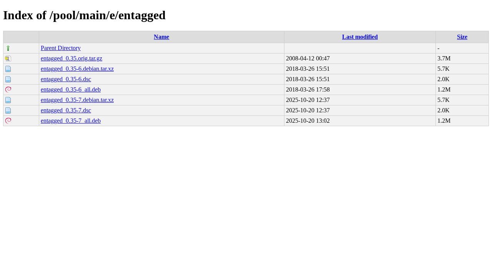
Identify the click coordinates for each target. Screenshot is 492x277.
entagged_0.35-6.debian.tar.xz (77, 68)
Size (462, 36)
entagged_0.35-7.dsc (66, 110)
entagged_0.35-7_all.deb (71, 120)
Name (161, 36)
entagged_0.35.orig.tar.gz (71, 58)
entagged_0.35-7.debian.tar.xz (77, 100)
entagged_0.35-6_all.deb (71, 89)
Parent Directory (61, 48)
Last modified (360, 36)
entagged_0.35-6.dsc (66, 79)
